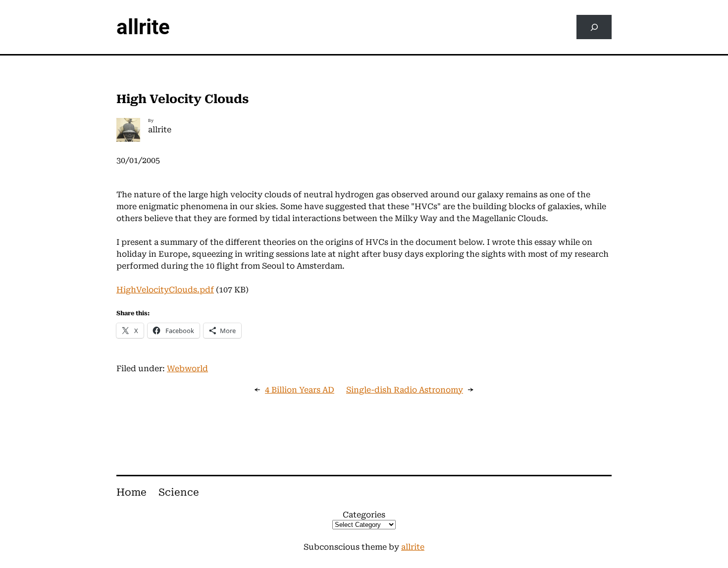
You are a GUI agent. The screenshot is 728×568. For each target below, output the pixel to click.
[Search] (594, 27)
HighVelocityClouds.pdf (165, 289)
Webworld (187, 368)
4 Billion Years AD (299, 390)
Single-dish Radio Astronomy (404, 390)
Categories (364, 514)
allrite (143, 27)
